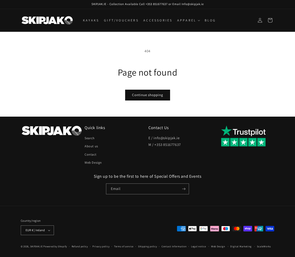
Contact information (174, 246)
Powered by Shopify (55, 246)
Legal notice (198, 246)
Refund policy (80, 246)
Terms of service (123, 246)
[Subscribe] (184, 188)
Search (90, 138)
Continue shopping (147, 95)
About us (91, 146)
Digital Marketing (241, 246)
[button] (188, 20)
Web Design (93, 162)
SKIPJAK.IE (37, 246)
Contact (90, 154)
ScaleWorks (264, 246)
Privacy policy (100, 246)
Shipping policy (147, 246)
